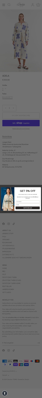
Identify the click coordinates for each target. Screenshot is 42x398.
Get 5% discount (27, 208)
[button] (4, 393)
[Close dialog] (39, 188)
